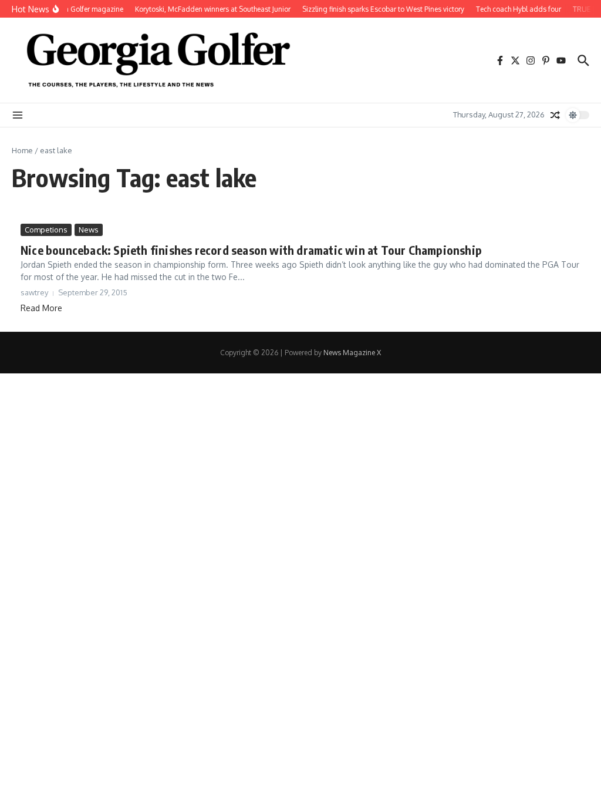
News (89, 229)
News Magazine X (352, 352)
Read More (41, 308)
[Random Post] (555, 115)
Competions (46, 229)
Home (22, 150)
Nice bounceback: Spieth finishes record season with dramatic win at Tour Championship (251, 249)
